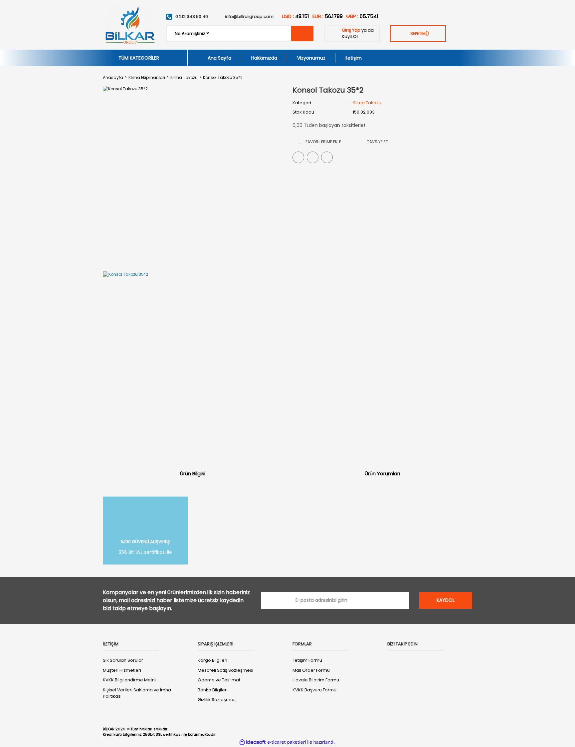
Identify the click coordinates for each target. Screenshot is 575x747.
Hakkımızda (264, 58)
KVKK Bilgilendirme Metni (129, 680)
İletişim (353, 58)
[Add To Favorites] (320, 142)
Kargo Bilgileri (212, 660)
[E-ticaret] (286, 742)
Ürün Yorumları (382, 473)
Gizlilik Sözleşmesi (217, 699)
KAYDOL (446, 600)
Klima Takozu (367, 103)
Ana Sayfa (219, 58)
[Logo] (129, 25)
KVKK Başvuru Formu (314, 690)
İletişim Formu (307, 660)
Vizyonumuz (311, 58)
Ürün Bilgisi (192, 473)
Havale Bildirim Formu (315, 680)
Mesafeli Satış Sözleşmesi (225, 670)
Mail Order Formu (311, 670)
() (419, 33)
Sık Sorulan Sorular (123, 660)
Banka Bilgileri (213, 690)
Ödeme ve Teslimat (219, 680)
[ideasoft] (252, 742)
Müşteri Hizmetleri (122, 670)
